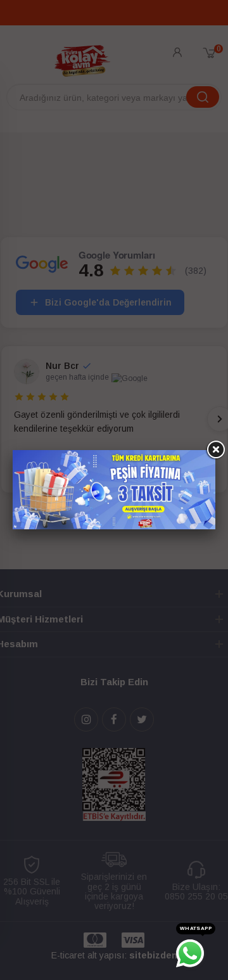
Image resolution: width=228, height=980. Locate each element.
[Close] (215, 450)
